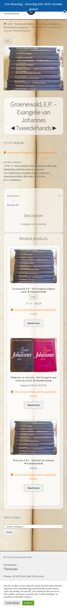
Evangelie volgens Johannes (35, 172)
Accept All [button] (28, 603)
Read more (33, 323)
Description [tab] (13, 195)
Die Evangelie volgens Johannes (30, 165)
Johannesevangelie (13, 176)
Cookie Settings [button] (12, 603)
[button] (58, 50)
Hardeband (15, 179)
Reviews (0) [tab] (13, 204)
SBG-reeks (28, 176)
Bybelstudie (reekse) (25, 23)
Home (10, 23)
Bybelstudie (14, 172)
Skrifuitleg (39, 176)
